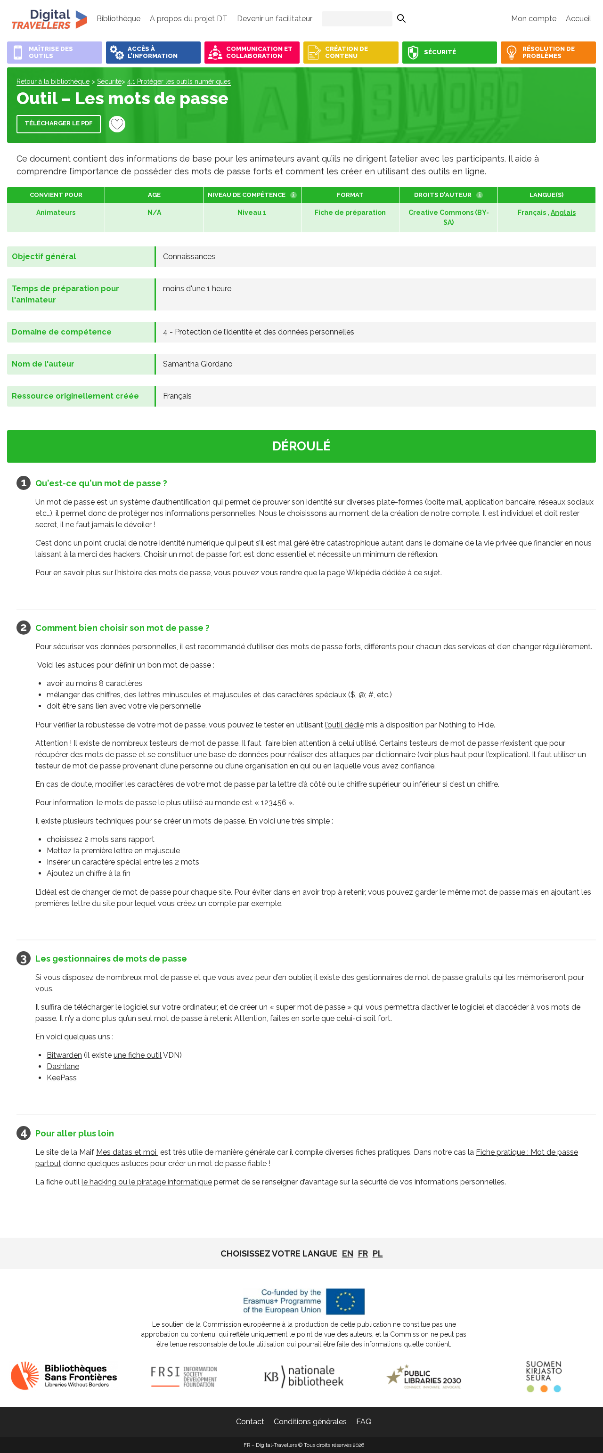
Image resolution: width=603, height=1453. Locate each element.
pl (378, 1253)
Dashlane (63, 1066)
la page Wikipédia (348, 572)
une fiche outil (138, 1055)
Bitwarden (64, 1055)
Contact (250, 1421)
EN (347, 1253)
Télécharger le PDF (58, 123)
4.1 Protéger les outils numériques (179, 81)
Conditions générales (310, 1421)
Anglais (563, 212)
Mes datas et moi (127, 1152)
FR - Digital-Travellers (49, 18)
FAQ (364, 1421)
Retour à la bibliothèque (53, 81)
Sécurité (109, 81)
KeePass (62, 1077)
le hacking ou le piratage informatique (146, 1181)
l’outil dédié (344, 724)
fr (363, 1253)
